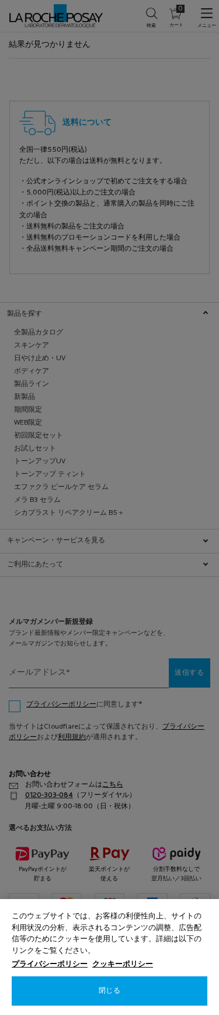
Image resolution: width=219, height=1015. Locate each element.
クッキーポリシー (122, 964)
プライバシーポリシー (50, 964)
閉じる (109, 991)
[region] (109, 957)
